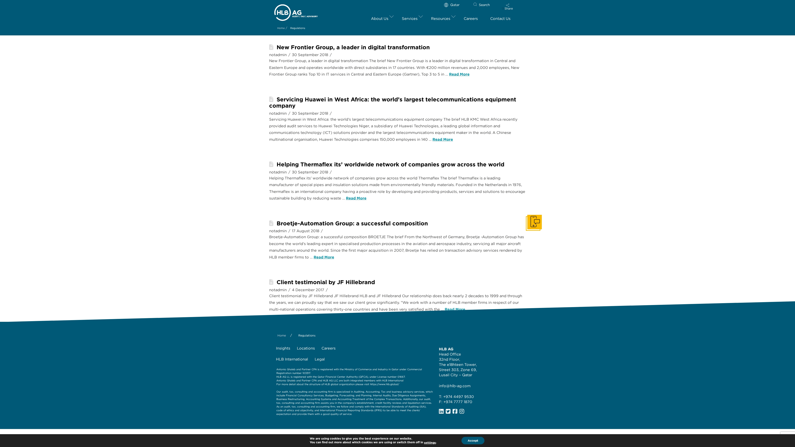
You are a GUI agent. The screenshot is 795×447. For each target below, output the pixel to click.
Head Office (450, 354)
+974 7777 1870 (457, 402)
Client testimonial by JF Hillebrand (326, 282)
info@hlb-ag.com (455, 386)
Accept (473, 440)
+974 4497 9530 (458, 396)
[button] (508, 6)
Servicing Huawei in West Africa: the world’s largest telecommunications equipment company (392, 102)
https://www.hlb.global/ (384, 384)
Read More (459, 74)
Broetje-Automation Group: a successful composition (352, 223)
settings (430, 442)
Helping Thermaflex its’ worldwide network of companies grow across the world (390, 164)
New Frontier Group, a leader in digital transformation (353, 47)
